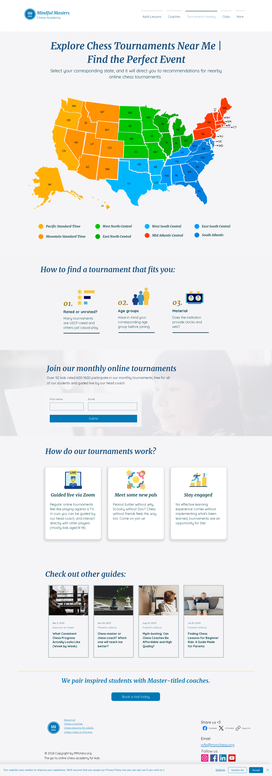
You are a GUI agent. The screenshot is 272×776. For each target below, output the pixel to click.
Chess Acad (45, 17)
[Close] (267, 770)
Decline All (237, 770)
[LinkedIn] (222, 758)
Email (91, 399)
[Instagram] (204, 758)
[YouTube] (232, 758)
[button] (226, 15)
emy (57, 17)
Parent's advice (107, 627)
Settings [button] (220, 770)
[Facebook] (213, 758)
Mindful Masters (53, 13)
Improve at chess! (63, 627)
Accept (256, 770)
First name (56, 399)
